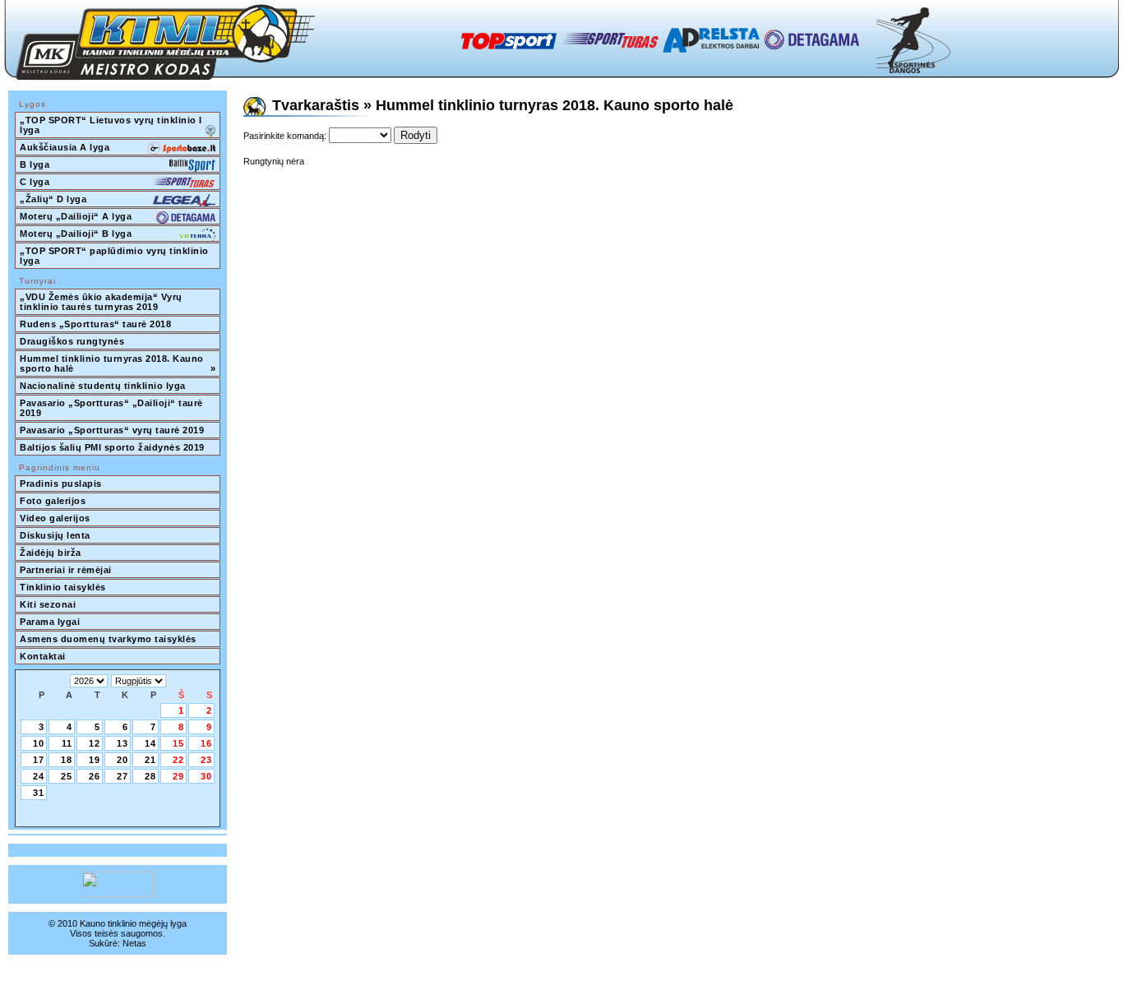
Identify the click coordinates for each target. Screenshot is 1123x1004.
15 (178, 743)
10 (38, 743)
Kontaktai (43, 656)
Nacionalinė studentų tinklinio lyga (103, 386)
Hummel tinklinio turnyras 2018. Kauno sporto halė (117, 363)
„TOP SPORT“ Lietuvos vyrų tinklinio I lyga (112, 125)
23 (206, 760)
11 (67, 743)
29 (178, 776)
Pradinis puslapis (61, 483)
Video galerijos (55, 518)
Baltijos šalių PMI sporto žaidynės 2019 (112, 447)
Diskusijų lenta (55, 535)
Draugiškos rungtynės (72, 341)
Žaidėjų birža (50, 553)
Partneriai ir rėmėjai (66, 570)
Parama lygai (50, 622)
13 (122, 743)
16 (206, 743)
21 (150, 760)
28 (150, 776)
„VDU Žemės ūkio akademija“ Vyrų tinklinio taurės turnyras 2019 (102, 302)
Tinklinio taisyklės (63, 587)
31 (38, 793)
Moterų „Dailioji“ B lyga (76, 233)
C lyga (34, 182)
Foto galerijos (52, 501)
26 (94, 776)
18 (66, 760)
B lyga (34, 164)
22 (178, 760)
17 (38, 760)
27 (122, 776)
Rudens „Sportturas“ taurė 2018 (95, 324)
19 (94, 760)
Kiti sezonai (48, 604)
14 (150, 743)
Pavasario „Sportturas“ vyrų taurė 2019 (112, 430)
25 (66, 776)
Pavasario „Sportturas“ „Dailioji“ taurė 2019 (113, 408)
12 (94, 743)
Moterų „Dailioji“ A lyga (76, 216)
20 (122, 760)
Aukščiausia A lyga (64, 147)
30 (206, 776)
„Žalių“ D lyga (53, 199)
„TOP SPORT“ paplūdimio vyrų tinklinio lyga (115, 256)
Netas (134, 943)
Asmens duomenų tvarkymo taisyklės (108, 639)
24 (38, 776)
